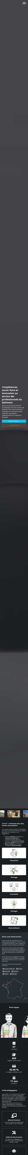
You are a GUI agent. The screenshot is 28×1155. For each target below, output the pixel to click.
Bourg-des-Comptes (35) (9, 968)
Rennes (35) (15, 971)
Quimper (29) (6, 971)
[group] (9, 1024)
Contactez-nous (14, 425)
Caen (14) (20, 968)
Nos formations (15, 421)
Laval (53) (6, 974)
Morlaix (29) (14, 974)
